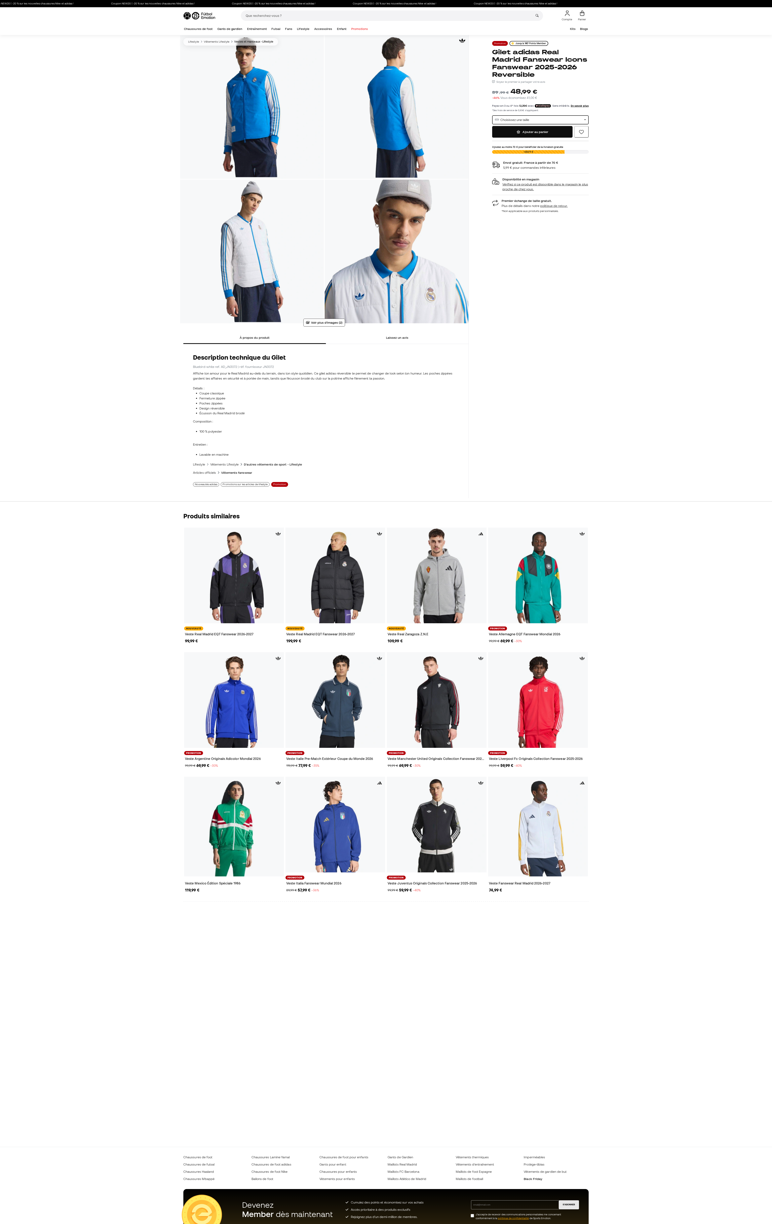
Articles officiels (204, 472)
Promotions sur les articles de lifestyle (245, 484)
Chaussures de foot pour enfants (343, 1157)
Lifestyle (303, 29)
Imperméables (534, 1157)
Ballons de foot (262, 1179)
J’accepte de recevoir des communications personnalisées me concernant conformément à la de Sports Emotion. (518, 1216)
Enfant (341, 29)
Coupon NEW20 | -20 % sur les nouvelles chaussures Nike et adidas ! (96, 3)
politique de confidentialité (513, 1218)
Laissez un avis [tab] (397, 337)
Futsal (275, 29)
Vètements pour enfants (337, 1179)
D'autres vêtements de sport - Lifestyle (273, 464)
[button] (540, 184)
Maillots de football (469, 1179)
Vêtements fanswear (236, 472)
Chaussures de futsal (199, 1164)
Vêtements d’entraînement (475, 1164)
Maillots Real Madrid (402, 1164)
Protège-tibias (534, 1164)
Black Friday (533, 1179)
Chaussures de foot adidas (271, 1164)
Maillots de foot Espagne (474, 1171)
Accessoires (323, 29)
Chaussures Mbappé (199, 1179)
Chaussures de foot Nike (270, 1171)
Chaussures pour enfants (338, 1171)
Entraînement (257, 29)
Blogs (584, 29)
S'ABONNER (569, 1204)
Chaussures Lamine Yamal (271, 1157)
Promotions (359, 29)
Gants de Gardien (400, 1157)
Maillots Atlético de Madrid (407, 1179)
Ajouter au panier (535, 132)
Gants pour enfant (332, 1164)
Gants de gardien (229, 29)
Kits (572, 29)
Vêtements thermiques (472, 1157)
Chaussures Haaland (198, 1171)
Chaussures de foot (198, 29)
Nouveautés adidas (206, 484)
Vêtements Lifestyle (216, 41)
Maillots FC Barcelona (403, 1171)
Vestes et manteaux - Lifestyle (253, 41)
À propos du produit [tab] (255, 337)
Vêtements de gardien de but (545, 1171)
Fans (288, 29)
